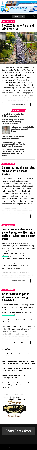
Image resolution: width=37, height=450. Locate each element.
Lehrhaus (5, 256)
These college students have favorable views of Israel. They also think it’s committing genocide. (18, 385)
